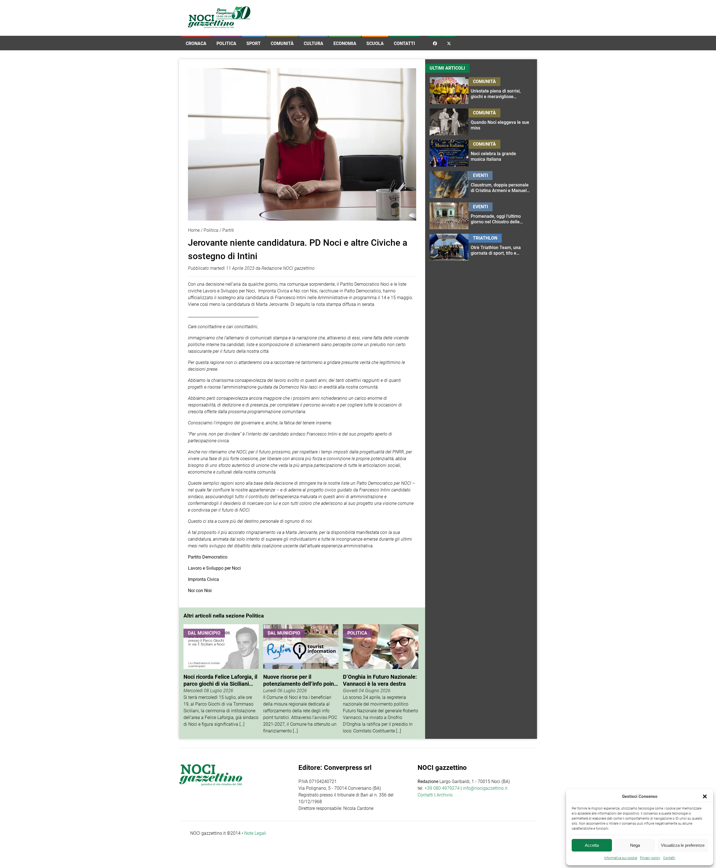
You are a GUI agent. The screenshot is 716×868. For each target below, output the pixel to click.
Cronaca (196, 43)
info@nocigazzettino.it (485, 788)
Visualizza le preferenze (683, 845)
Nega (635, 845)
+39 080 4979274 (442, 788)
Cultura (313, 43)
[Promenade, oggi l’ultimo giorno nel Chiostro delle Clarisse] (500, 215)
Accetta (592, 845)
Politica (226, 43)
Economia (344, 43)
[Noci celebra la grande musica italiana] (500, 153)
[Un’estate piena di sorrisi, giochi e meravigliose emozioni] (500, 90)
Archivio (445, 795)
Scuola (375, 43)
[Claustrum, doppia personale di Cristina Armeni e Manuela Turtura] (500, 184)
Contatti (404, 43)
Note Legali (255, 833)
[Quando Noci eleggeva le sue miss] (500, 121)
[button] (705, 796)
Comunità (282, 43)
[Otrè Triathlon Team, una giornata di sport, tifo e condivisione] (500, 247)
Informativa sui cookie (620, 858)
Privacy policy (650, 858)
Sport (253, 43)
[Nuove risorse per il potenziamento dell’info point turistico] (300, 679)
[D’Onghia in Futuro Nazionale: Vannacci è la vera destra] (380, 679)
